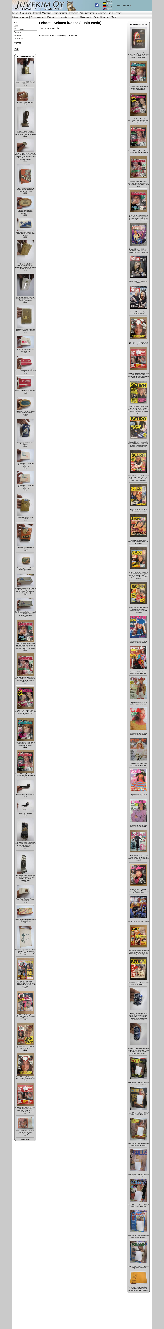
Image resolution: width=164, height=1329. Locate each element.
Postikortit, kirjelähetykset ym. (63, 17)
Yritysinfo (18, 35)
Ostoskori (17, 32)
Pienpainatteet (60, 12)
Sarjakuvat (25, 12)
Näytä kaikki (25, 1139)
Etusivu (17, 22)
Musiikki (46, 12)
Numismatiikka (38, 17)
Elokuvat (104, 17)
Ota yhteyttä (19, 38)
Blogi (16, 25)
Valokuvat (101, 12)
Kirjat (15, 12)
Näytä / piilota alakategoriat (49, 28)
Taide (96, 17)
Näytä (25, 85)
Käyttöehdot (19, 29)
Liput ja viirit (114, 12)
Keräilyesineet (87, 12)
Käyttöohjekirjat (20, 17)
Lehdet (36, 12)
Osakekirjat (86, 17)
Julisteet (73, 12)
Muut (114, 17)
